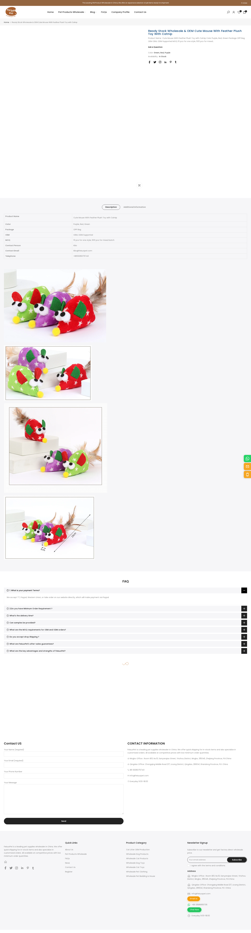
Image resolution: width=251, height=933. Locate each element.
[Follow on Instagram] (160, 62)
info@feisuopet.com (201, 893)
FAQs (104, 12)
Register (68, 871)
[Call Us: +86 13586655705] (247, 474)
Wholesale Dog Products (137, 854)
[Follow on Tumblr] (176, 62)
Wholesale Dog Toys (135, 863)
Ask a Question (155, 47)
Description (111, 207)
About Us (69, 849)
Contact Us (140, 12)
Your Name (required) (14, 749)
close (7, 3)
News (67, 863)
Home (50, 12)
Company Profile (120, 12)
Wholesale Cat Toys (135, 867)
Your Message (10, 782)
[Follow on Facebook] (149, 62)
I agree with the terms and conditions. (208, 865)
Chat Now (194, 909)
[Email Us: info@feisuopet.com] (247, 466)
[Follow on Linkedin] (165, 62)
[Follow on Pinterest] (170, 62)
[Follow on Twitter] (154, 62)
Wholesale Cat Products (137, 858)
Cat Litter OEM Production (138, 849)
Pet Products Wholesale (71, 12)
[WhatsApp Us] (247, 458)
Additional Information (135, 207)
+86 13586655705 (199, 904)
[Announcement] (125, 3)
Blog (92, 12)
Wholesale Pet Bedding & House (140, 876)
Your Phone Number (13, 771)
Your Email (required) (13, 760)
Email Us (193, 898)
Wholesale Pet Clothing (136, 871)
